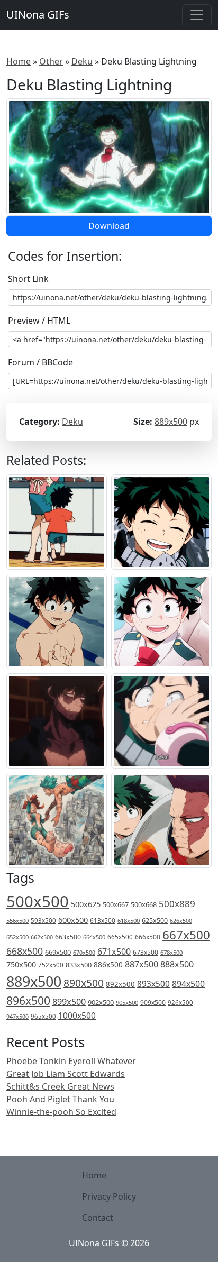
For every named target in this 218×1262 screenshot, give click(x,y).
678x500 (171, 952)
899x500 (69, 1002)
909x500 (153, 1002)
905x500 (127, 1003)
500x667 (116, 904)
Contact (97, 1217)
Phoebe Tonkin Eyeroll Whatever (71, 1061)
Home (18, 61)
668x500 (24, 951)
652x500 (17, 937)
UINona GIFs (37, 14)
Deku (82, 61)
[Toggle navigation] (197, 14)
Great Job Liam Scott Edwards (65, 1074)
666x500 (147, 936)
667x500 (186, 935)
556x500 (17, 921)
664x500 (94, 937)
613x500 (102, 920)
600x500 (73, 920)
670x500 (84, 952)
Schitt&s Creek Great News (60, 1086)
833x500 (79, 965)
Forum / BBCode (40, 362)
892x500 (120, 984)
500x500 (37, 901)
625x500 (155, 920)
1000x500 (77, 1015)
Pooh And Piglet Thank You (60, 1099)
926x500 (180, 1003)
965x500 (43, 1016)
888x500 (177, 964)
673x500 (145, 952)
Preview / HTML (39, 320)
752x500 (50, 965)
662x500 (42, 937)
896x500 (28, 1000)
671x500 (114, 951)
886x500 (108, 964)
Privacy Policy (109, 1196)
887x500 (141, 964)
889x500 (171, 421)
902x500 (101, 1002)
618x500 (128, 921)
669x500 (58, 952)
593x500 (43, 921)
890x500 (83, 983)
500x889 (177, 904)
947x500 (17, 1016)
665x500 (120, 937)
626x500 (181, 921)
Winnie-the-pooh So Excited (61, 1112)
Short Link (28, 279)
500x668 (144, 904)
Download (109, 226)
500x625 (86, 904)
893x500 (153, 983)
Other (51, 61)
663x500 (68, 936)
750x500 (21, 964)
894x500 (188, 984)
